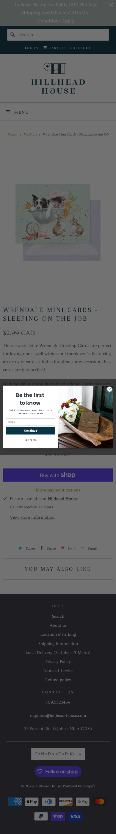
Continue (30, 431)
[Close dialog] (109, 389)
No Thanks (30, 440)
